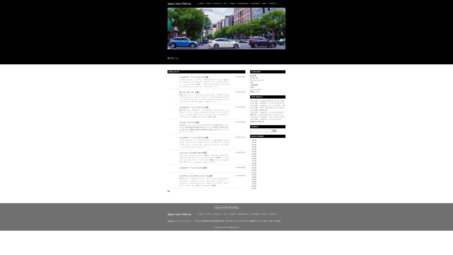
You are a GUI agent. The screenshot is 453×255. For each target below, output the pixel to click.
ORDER (232, 3)
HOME (201, 3)
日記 (251, 82)
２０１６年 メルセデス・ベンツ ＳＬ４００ (265, 119)
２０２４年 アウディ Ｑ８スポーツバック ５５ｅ (267, 108)
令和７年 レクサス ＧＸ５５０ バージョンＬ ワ (266, 115)
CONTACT (272, 3)
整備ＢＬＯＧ (254, 92)
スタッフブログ (255, 89)
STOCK (208, 3)
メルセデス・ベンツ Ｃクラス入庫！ (194, 107)
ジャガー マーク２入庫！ (190, 122)
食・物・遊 (254, 78)
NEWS (252, 87)
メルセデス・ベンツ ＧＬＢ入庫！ (193, 168)
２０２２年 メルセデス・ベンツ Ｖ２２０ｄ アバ (267, 103)
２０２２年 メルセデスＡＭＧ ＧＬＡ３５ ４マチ (267, 101)
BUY (225, 3)
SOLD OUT (217, 3)
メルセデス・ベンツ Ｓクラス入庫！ (194, 77)
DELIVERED (255, 3)
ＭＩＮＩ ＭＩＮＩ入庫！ (190, 92)
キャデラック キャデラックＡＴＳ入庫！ (196, 176)
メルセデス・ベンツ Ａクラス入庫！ (194, 138)
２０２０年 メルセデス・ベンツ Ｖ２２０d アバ (267, 112)
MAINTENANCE (243, 3)
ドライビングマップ (257, 80)
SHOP (264, 3)
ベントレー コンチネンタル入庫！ (193, 153)
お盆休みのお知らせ (257, 121)
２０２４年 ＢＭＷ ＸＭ (258, 110)
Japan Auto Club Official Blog (226, 207)
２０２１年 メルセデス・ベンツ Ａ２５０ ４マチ (267, 117)
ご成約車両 (254, 85)
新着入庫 (253, 76)
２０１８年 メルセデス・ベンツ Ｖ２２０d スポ (267, 105)
